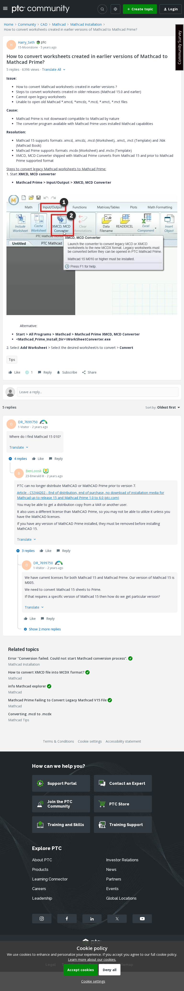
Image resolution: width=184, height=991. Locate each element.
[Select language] (115, 9)
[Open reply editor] (92, 392)
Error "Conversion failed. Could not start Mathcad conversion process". (67, 658)
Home (8, 24)
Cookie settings (90, 741)
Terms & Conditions (58, 741)
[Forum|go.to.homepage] (40, 9)
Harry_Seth (26, 42)
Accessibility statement (123, 741)
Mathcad (59, 24)
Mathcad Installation (86, 24)
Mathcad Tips (18, 720)
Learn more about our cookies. (92, 959)
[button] (5, 10)
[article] (92, 441)
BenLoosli (33, 471)
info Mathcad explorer (27, 686)
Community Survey (179, 47)
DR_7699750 (28, 422)
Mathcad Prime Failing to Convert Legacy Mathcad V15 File (57, 700)
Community (27, 24)
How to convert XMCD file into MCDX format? (46, 672)
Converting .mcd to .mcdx (30, 714)
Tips (12, 359)
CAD (43, 24)
